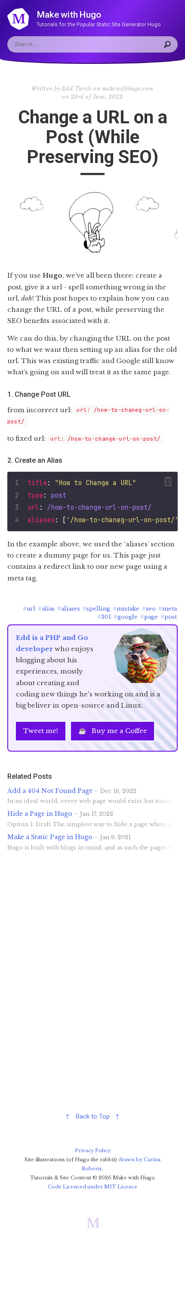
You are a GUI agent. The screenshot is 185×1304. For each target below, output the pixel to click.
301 (104, 617)
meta (167, 608)
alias (46, 608)
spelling (96, 608)
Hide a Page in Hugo (39, 814)
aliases (68, 608)
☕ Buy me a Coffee (112, 731)
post (168, 617)
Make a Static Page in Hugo (49, 837)
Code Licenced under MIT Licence (92, 1187)
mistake (126, 608)
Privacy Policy (93, 1150)
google (126, 617)
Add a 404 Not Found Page (49, 791)
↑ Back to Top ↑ (92, 1116)
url (29, 608)
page (149, 617)
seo (149, 608)
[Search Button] (169, 44)
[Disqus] (92, 983)
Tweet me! (40, 731)
